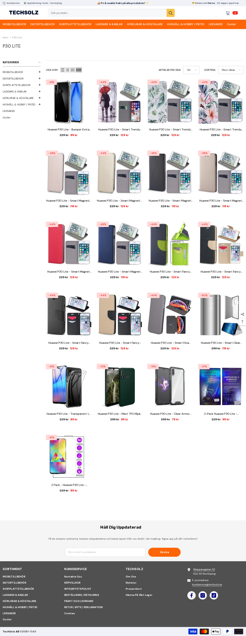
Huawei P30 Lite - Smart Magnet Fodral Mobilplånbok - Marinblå (119, 272)
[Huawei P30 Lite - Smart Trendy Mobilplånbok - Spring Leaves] (170, 102)
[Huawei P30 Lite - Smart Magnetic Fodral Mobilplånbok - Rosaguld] (68, 173)
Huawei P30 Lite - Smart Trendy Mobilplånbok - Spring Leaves (170, 130)
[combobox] (107, 13)
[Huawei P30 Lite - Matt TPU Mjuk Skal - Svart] (119, 386)
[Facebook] (191, 595)
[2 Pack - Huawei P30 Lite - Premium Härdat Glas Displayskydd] (68, 457)
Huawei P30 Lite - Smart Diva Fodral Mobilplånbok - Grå (170, 343)
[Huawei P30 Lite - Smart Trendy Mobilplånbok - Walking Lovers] (119, 102)
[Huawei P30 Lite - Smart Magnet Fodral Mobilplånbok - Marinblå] (119, 244)
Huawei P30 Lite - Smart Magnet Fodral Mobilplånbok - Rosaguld (220, 201)
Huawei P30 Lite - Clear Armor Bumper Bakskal (170, 414)
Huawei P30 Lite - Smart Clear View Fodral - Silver (220, 343)
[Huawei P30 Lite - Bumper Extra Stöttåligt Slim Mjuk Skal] (68, 102)
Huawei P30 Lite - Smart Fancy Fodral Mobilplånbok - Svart (68, 343)
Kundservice (13, 3)
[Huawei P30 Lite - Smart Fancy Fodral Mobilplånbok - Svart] (68, 315)
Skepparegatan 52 (204, 569)
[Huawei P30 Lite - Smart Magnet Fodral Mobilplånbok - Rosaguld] (220, 173)
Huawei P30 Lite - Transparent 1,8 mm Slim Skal (69, 414)
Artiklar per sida (170, 70)
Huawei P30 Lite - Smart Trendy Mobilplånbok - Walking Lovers (119, 130)
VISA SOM (52, 70)
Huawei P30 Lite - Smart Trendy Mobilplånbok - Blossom (220, 130)
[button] (62, 70)
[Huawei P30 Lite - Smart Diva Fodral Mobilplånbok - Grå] (170, 315)
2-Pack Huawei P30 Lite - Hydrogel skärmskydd (220, 414)
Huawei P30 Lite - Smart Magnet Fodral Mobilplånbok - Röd (68, 272)
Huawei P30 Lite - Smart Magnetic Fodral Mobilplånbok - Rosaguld (68, 201)
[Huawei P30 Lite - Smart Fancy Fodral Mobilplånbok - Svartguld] (220, 244)
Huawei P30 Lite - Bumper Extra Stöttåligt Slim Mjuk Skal (68, 130)
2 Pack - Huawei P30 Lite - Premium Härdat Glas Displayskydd (68, 485)
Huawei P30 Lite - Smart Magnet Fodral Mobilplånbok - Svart (170, 201)
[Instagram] (202, 595)
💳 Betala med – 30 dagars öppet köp (215, 3)
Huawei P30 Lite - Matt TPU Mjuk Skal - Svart (119, 414)
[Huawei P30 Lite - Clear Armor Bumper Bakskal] (170, 386)
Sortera (209, 70)
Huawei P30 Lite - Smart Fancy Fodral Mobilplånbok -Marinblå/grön (170, 272)
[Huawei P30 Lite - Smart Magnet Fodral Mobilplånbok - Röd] (68, 244)
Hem (5, 37)
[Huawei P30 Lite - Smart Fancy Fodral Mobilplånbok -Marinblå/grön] (170, 244)
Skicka (164, 552)
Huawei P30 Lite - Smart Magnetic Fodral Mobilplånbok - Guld (119, 201)
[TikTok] (214, 595)
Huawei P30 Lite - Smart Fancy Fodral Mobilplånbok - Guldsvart (119, 343)
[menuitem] (22, 72)
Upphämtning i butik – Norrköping (44, 3)
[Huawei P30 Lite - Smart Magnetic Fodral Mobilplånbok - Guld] (119, 173)
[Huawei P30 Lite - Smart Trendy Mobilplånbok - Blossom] (220, 102)
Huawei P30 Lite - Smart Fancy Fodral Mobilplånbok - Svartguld (221, 272)
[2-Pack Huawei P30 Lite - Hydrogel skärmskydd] (220, 386)
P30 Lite (17, 37)
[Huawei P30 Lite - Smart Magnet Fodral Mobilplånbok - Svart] (170, 173)
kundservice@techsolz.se (207, 584)
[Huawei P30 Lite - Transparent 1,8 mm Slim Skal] (68, 386)
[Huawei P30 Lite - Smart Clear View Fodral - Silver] (220, 315)
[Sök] (111, 13)
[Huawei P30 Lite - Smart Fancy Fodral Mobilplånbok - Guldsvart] (119, 315)
